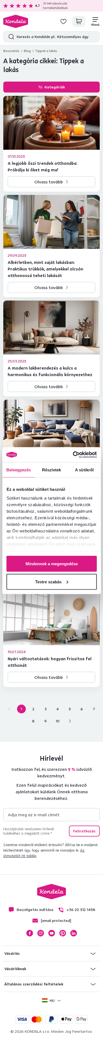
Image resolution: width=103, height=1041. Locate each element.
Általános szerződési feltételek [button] (33, 984)
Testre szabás (48, 581)
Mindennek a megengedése (52, 563)
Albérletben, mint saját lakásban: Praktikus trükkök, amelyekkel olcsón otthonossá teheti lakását (45, 268)
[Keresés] (10, 36)
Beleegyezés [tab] (18, 470)
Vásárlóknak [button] (15, 968)
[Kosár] (78, 21)
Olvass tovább (48, 181)
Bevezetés (11, 51)
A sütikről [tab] (84, 470)
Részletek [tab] (51, 470)
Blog (27, 51)
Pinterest (62, 933)
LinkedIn (73, 933)
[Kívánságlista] (63, 21)
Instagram (40, 933)
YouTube (51, 933)
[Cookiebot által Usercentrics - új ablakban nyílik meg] (73, 454)
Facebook (29, 933)
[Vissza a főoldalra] (15, 21)
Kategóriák (54, 87)
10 (58, 721)
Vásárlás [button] (12, 953)
